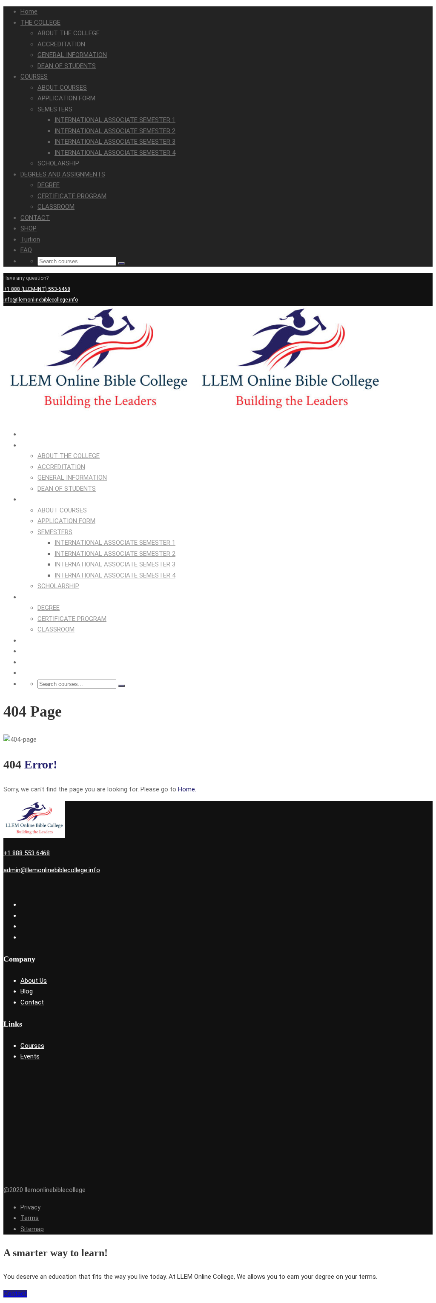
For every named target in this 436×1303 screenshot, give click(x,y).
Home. (187, 789)
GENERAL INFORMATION (72, 55)
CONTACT (35, 218)
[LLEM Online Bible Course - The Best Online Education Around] (99, 417)
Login (395, 311)
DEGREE (48, 185)
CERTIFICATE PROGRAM (71, 196)
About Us (33, 980)
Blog (26, 991)
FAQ (26, 250)
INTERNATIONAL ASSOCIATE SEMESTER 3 (114, 141)
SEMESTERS (54, 109)
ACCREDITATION (61, 44)
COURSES (34, 76)
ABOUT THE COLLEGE (68, 33)
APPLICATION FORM (66, 98)
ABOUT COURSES (62, 87)
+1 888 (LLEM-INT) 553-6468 (36, 289)
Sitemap (32, 1229)
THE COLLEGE (40, 22)
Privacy (30, 1207)
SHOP (28, 228)
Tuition (30, 239)
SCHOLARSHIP (58, 163)
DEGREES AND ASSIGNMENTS (62, 174)
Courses (32, 1046)
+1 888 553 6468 (26, 853)
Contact (32, 1002)
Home (28, 11)
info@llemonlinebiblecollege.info (40, 300)
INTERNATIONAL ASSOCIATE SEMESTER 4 (114, 152)
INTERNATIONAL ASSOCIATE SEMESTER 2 (114, 131)
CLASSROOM (56, 207)
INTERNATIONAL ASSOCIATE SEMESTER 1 (114, 120)
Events (30, 1056)
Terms (29, 1218)
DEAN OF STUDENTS (66, 66)
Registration (418, 311)
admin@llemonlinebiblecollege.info (51, 870)
